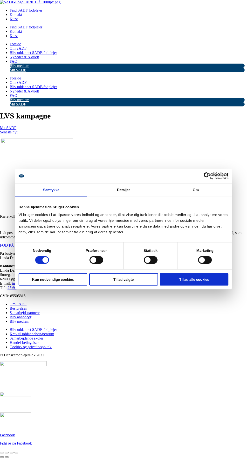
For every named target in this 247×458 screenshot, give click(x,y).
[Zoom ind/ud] (2, 452)
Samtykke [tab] (51, 190)
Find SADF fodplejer (26, 10)
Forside (15, 44)
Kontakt (16, 15)
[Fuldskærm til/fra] (7, 452)
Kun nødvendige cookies (53, 279)
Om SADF (18, 48)
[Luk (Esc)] (16, 452)
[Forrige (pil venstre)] (2, 457)
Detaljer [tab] (123, 190)
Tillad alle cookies (194, 279)
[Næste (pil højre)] (7, 457)
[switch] (96, 260)
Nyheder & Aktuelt (24, 57)
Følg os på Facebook (16, 443)
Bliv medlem (19, 66)
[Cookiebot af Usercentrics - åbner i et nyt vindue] (207, 176)
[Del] (12, 452)
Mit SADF (18, 70)
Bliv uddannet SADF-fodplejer (33, 53)
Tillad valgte (123, 279)
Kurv (14, 19)
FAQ (13, 61)
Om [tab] (196, 190)
